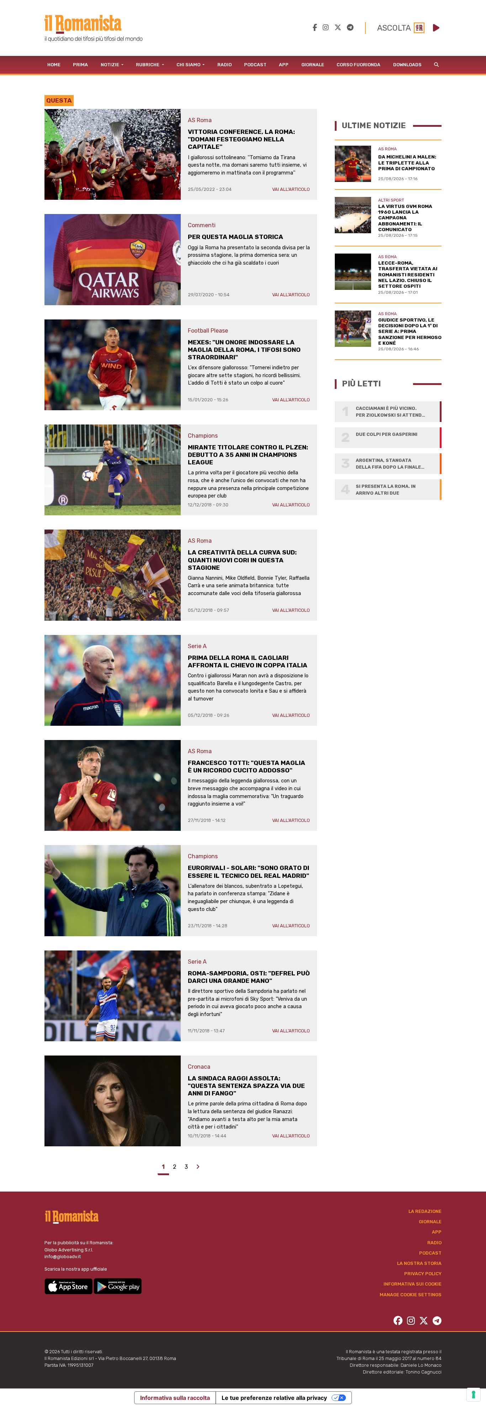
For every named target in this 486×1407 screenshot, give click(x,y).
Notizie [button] (110, 64)
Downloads (407, 64)
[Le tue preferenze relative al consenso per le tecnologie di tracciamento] (473, 1394)
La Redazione (425, 1211)
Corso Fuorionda (358, 64)
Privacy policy (423, 1273)
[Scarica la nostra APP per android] (118, 1285)
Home (53, 64)
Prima (80, 64)
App (284, 64)
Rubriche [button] (148, 64)
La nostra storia (419, 1263)
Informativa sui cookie (413, 1284)
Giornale (312, 64)
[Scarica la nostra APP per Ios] (69, 1285)
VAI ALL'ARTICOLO (291, 189)
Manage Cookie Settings (411, 1294)
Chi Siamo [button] (188, 64)
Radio (224, 64)
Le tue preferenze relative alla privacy (274, 1397)
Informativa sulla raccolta (175, 1397)
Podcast (255, 64)
